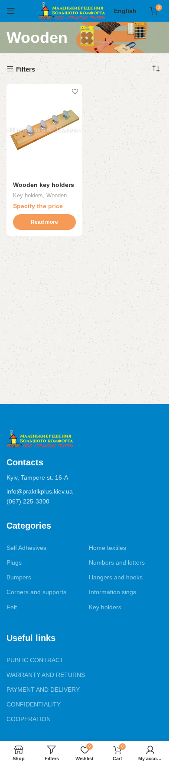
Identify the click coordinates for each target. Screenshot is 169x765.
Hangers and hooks (116, 577)
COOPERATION (28, 719)
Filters (25, 69)
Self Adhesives (26, 547)
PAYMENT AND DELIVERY (43, 689)
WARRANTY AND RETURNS (45, 674)
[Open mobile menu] (11, 11)
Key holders (28, 195)
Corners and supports (36, 591)
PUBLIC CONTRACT (35, 660)
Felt (11, 607)
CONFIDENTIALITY (33, 704)
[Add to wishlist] (74, 91)
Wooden (56, 195)
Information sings (112, 591)
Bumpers (18, 577)
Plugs (14, 562)
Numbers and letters (117, 562)
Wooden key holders (43, 185)
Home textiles (107, 547)
